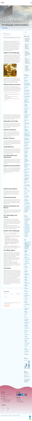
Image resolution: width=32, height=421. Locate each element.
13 (26, 364)
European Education (26, 285)
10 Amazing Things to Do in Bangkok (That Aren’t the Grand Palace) (27, 53)
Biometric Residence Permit (26, 251)
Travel (25, 346)
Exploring (26, 109)
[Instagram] (19, 395)
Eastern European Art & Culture (27, 94)
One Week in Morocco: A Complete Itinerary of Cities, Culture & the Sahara (27, 68)
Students (26, 336)
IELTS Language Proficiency (26, 148)
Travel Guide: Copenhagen (26, 196)
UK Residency (27, 351)
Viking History (8, 21)
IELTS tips (26, 317)
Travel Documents (26, 349)
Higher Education (26, 311)
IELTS (25, 315)
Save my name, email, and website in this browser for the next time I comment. (12, 303)
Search (25, 32)
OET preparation (26, 330)
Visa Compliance (26, 354)
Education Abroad (26, 271)
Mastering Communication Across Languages (27, 165)
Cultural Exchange (26, 267)
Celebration (26, 261)
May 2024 (26, 236)
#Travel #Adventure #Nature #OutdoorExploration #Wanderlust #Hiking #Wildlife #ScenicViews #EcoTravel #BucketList (28, 245)
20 (26, 365)
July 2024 (26, 233)
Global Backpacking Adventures (26, 130)
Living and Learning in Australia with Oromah (26, 160)
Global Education (26, 302)
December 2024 (27, 227)
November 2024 (27, 228)
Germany (26, 299)
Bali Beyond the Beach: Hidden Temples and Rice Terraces (27, 40)
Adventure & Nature (26, 78)
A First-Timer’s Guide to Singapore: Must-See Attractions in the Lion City (27, 46)
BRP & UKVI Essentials (26, 81)
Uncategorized (27, 207)
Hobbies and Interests (26, 145)
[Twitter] (24, 395)
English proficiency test (27, 282)
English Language (26, 277)
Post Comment (6, 305)
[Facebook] (17, 395)
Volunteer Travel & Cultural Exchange (27, 210)
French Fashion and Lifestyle (26, 123)
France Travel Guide (26, 120)
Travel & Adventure (26, 188)
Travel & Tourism (27, 190)
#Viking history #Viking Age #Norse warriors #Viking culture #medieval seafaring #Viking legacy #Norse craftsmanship (12, 37)
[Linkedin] (22, 395)
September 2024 (27, 231)
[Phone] (30, 416)
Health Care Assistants (26, 309)
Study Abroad (27, 338)
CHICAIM (18, 415)
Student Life (26, 334)
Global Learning (27, 304)
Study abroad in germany (27, 169)
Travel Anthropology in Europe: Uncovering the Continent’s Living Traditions (27, 61)
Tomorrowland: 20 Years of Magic (27, 185)
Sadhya (26, 332)
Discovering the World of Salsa (26, 91)
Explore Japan (27, 108)
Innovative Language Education (26, 152)
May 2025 (26, 223)
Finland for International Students (26, 117)
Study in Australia (26, 341)
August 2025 (26, 220)
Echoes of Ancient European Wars (27, 97)
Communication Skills (27, 264)
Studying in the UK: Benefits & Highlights (26, 178)
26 (25, 366)
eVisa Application (26, 288)
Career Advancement (27, 254)
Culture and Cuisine (26, 88)
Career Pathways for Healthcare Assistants (26, 381)
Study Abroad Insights (26, 172)
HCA (25, 306)
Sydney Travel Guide (26, 182)
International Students (27, 323)
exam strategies (26, 291)
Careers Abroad (27, 259)
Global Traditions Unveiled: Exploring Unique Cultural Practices (27, 134)
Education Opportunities (27, 274)
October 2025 (27, 218)
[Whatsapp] (30, 418)
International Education (27, 320)
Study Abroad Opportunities (26, 175)
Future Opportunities (26, 126)
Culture (26, 269)
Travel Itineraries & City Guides (27, 203)
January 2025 (27, 225)
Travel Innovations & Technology (26, 199)
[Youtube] (26, 395)
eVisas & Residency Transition (26, 105)
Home (2, 21)
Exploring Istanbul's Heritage (26, 111)
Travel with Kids (27, 205)
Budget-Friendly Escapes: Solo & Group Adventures (27, 84)
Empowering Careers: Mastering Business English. (27, 101)
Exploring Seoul (27, 114)
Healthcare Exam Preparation (27, 142)
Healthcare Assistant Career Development (27, 139)
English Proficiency (26, 280)
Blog (5, 21)
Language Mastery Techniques (26, 156)
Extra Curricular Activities (27, 296)
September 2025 (27, 219)
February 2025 (27, 224)
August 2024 (27, 232)
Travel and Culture (26, 193)
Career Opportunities (27, 257)
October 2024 (27, 229)
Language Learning (26, 326)
